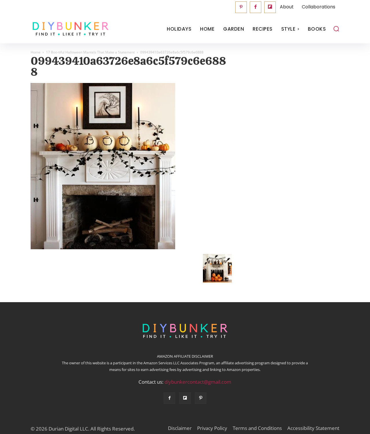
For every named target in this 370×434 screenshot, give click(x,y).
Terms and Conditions (257, 428)
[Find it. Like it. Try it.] (69, 29)
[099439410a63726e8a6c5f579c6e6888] (103, 248)
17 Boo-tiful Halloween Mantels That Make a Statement (90, 52)
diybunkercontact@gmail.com (197, 381)
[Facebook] (255, 7)
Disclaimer (180, 428)
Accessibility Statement (313, 428)
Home (35, 52)
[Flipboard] (270, 7)
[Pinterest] (241, 7)
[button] (336, 28)
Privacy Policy (212, 428)
